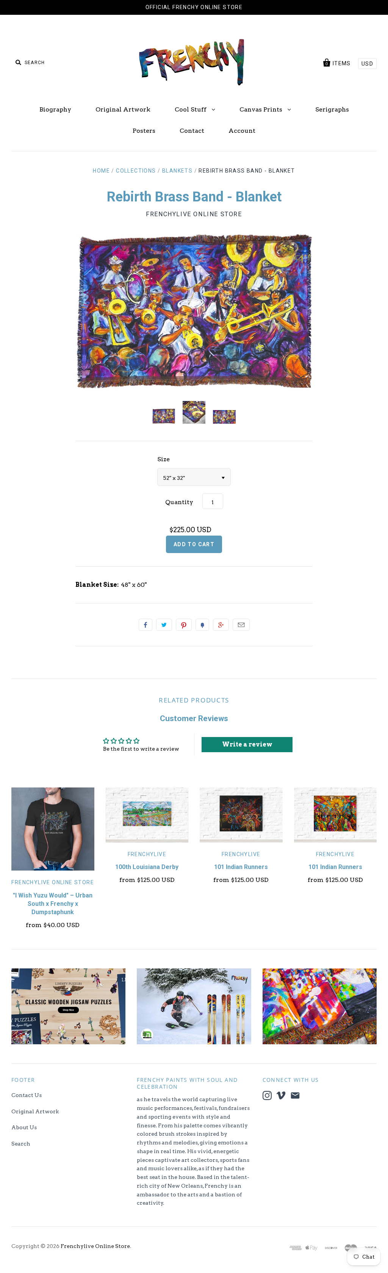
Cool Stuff (191, 109)
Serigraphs (332, 109)
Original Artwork (122, 109)
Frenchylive (147, 854)
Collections (136, 171)
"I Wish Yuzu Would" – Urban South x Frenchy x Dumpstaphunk (52, 904)
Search (20, 1144)
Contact (192, 130)
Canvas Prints (261, 109)
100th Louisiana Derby (146, 867)
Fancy (202, 625)
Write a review (247, 744)
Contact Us (26, 1095)
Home (101, 171)
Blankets (177, 171)
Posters (144, 130)
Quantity (179, 502)
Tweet (164, 625)
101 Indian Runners (241, 867)
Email (241, 625)
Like (145, 625)
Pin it (184, 625)
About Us (24, 1127)
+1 (221, 625)
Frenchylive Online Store (194, 214)
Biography (55, 109)
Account (241, 130)
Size (163, 459)
